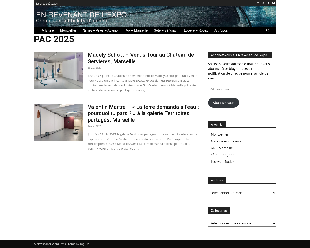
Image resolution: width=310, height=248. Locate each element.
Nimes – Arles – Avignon (229, 141)
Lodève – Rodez (222, 161)
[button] (267, 30)
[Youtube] (273, 3)
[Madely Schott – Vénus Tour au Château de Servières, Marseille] (58, 70)
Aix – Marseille (222, 148)
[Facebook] (258, 3)
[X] (268, 3)
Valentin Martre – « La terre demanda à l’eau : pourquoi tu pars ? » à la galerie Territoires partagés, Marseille (143, 113)
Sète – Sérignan (222, 155)
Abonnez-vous (223, 102)
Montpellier (220, 134)
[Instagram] (263, 3)
